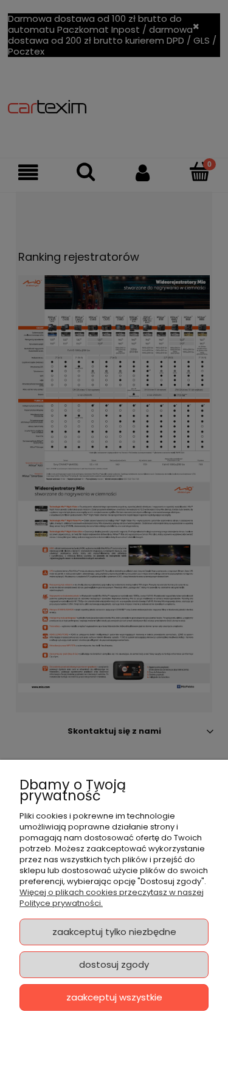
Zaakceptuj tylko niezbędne (114, 931)
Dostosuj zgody (114, 964)
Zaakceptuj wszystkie (114, 997)
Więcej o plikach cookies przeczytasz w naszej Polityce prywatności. (111, 897)
